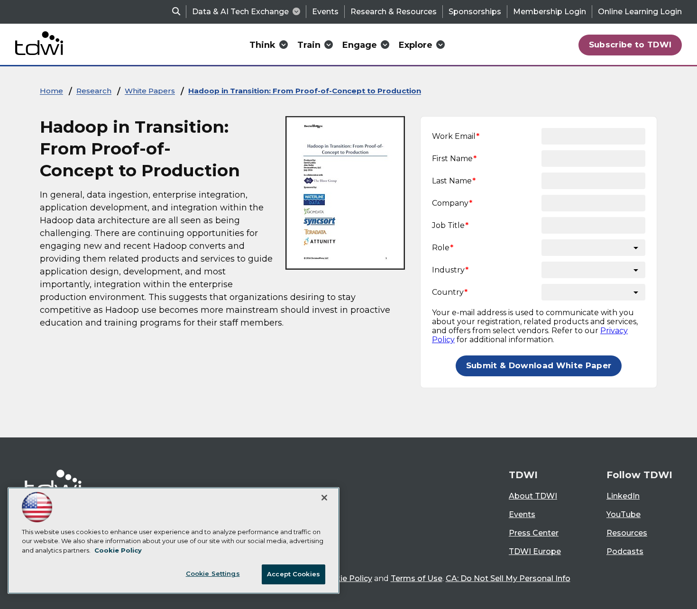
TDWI (523, 475)
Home (51, 90)
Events (325, 11)
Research (93, 90)
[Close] (324, 497)
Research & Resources (393, 11)
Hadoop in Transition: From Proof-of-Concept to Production (304, 90)
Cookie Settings (213, 573)
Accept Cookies (293, 574)
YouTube (623, 514)
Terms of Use (416, 578)
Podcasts (624, 551)
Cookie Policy (346, 578)
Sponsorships (475, 11)
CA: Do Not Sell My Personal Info (508, 578)
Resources (626, 532)
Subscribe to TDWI (630, 44)
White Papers (150, 90)
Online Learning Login (640, 11)
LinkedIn (623, 495)
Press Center (534, 532)
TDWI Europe (535, 551)
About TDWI (533, 495)
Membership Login (549, 11)
